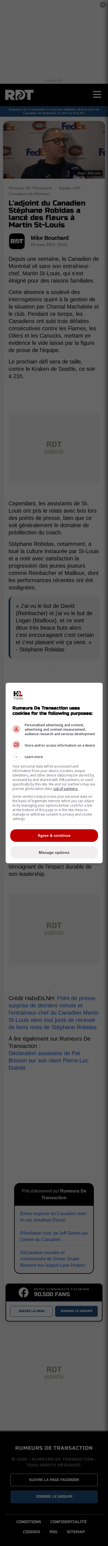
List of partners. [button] (65, 788)
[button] (54, 757)
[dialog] (54, 773)
